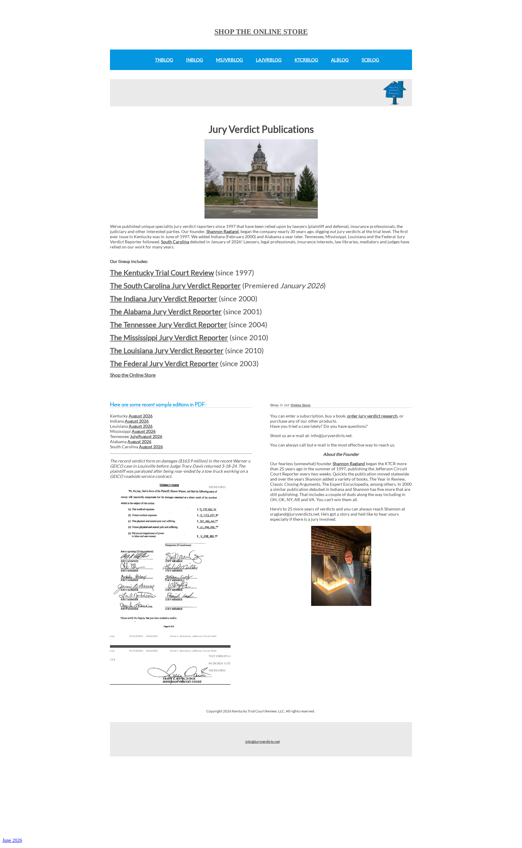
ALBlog (340, 59)
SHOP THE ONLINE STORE (261, 32)
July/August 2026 (146, 436)
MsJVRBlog (229, 59)
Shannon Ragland (222, 231)
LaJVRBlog (269, 59)
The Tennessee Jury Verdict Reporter (168, 324)
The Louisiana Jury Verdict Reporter (167, 350)
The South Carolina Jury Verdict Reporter (175, 285)
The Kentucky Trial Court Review (162, 272)
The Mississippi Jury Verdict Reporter (169, 337)
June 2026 (12, 840)
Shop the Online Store (133, 375)
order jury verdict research (372, 415)
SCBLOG (370, 59)
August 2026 (141, 415)
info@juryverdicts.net (262, 741)
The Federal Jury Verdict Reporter (164, 363)
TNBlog (164, 59)
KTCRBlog (306, 59)
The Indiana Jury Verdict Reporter (163, 298)
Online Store (301, 405)
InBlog (194, 59)
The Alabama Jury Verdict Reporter (166, 311)
